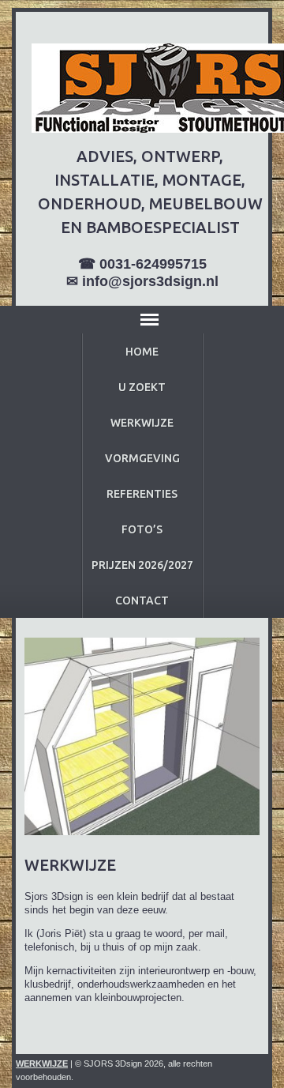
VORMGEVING (142, 458)
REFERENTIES (142, 494)
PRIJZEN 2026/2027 (142, 565)
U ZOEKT (142, 387)
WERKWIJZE (142, 422)
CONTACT (142, 600)
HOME (142, 351)
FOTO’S (142, 529)
